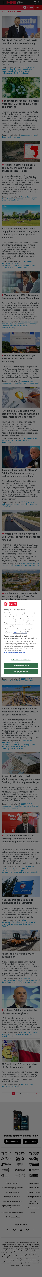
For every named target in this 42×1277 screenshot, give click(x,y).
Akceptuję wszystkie (21, 671)
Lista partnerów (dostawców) (14, 652)
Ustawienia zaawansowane (20, 660)
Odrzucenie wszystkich (21, 665)
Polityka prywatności (20, 633)
